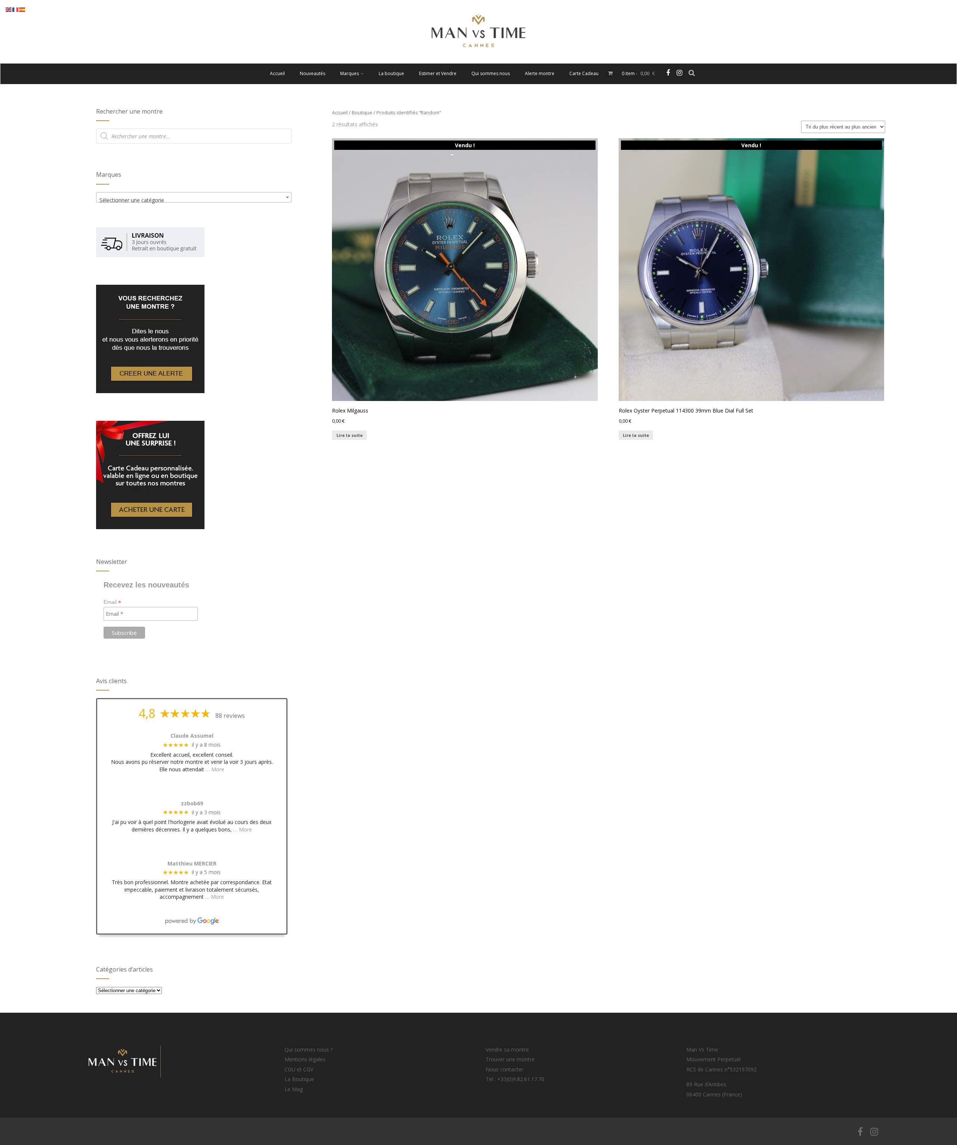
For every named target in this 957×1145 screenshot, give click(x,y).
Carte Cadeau (583, 73)
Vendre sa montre (507, 1049)
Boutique (362, 112)
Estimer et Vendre (437, 73)
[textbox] (193, 200)
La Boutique (299, 1079)
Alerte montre (539, 73)
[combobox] (193, 197)
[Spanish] (22, 9)
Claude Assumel (191, 736)
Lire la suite (349, 435)
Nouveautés (312, 73)
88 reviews (230, 716)
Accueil (277, 73)
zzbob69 (192, 803)
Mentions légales (305, 1059)
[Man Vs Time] (478, 60)
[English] (9, 9)
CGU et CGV (298, 1069)
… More (215, 769)
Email (112, 602)
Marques (349, 73)
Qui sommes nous (490, 73)
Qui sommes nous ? (308, 1049)
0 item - (638, 73)
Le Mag (293, 1089)
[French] (15, 9)
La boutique (391, 73)
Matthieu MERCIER (191, 864)
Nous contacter (504, 1069)
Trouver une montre (510, 1059)
